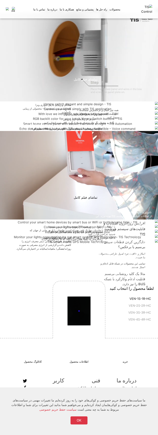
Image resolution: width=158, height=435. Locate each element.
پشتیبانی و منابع (85, 9)
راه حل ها (101, 9)
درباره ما (52, 9)
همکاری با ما (67, 9)
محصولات (114, 9)
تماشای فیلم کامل (85, 79)
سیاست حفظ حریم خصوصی (57, 409)
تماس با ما (39, 9)
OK (79, 420)
